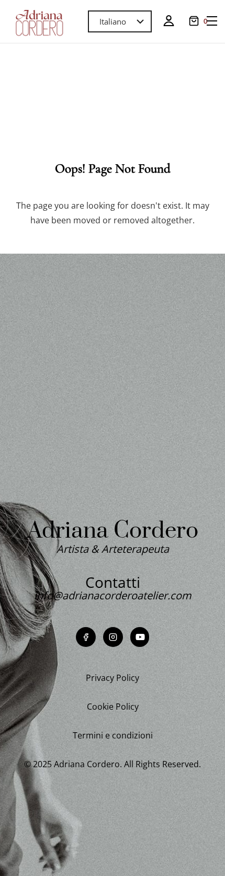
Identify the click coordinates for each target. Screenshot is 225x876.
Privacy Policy (112, 678)
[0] (193, 21)
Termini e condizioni (113, 735)
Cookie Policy (113, 706)
